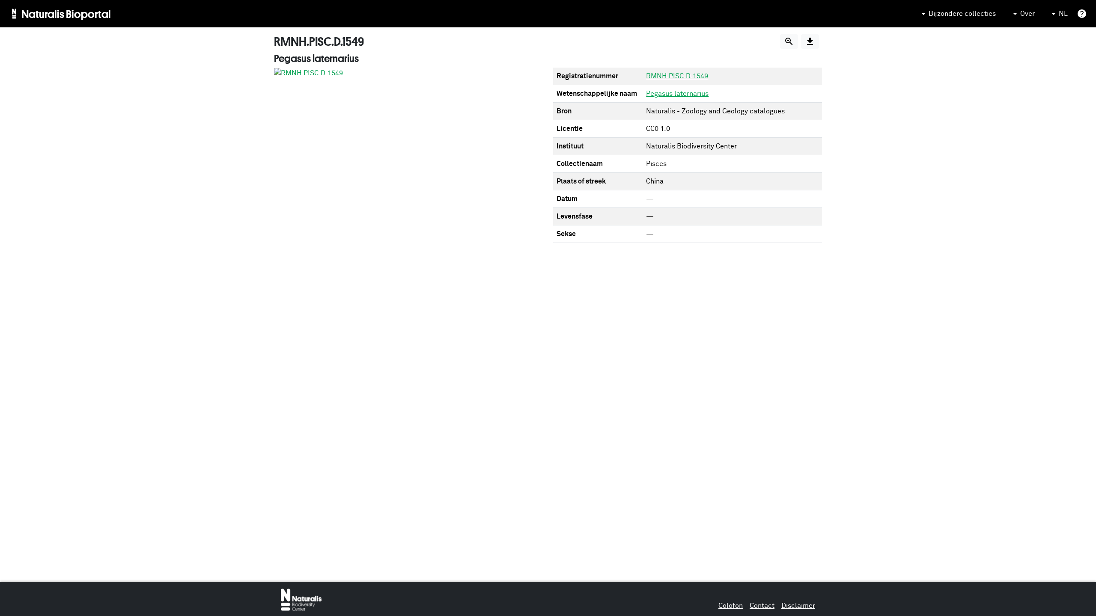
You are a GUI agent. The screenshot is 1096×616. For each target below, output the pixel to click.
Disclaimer (798, 605)
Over (1027, 13)
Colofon (730, 605)
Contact (762, 605)
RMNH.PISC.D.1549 (677, 76)
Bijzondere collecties (962, 13)
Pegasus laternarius (677, 93)
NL (1063, 13)
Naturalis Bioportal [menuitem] (66, 14)
